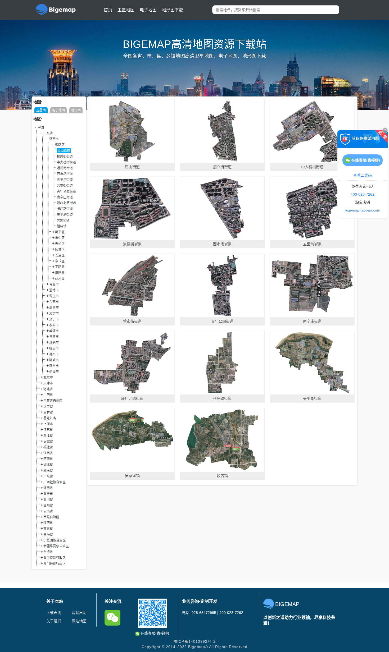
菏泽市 (54, 372)
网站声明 (79, 612)
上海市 (48, 424)
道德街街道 (65, 168)
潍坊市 (54, 313)
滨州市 (54, 366)
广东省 (48, 476)
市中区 (60, 238)
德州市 (54, 354)
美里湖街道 (65, 215)
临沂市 (54, 348)
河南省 (48, 459)
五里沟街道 (65, 180)
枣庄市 (54, 296)
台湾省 (48, 552)
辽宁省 (48, 406)
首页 (108, 10)
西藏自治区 (51, 517)
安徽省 (48, 441)
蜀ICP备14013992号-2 (194, 641)
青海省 (48, 534)
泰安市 (54, 325)
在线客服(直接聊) (154, 633)
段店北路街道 (66, 203)
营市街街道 (65, 185)
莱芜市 (54, 343)
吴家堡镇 (63, 220)
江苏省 (48, 430)
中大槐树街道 (66, 162)
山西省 (48, 395)
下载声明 (53, 612)
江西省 (48, 453)
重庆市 (48, 494)
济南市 (54, 139)
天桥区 (60, 244)
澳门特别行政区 (54, 564)
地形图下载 (172, 10)
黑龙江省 (49, 418)
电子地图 (148, 10)
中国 (41, 127)
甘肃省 (48, 529)
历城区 (60, 249)
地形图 (76, 110)
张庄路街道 (65, 209)
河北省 (48, 389)
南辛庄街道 (65, 197)
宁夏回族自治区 (54, 540)
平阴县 (60, 267)
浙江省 (48, 436)
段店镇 (61, 226)
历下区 (60, 232)
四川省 (48, 500)
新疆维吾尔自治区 (56, 546)
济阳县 (60, 273)
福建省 (48, 447)
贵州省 (48, 505)
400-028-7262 (362, 194)
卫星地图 (125, 10)
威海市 (54, 331)
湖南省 (48, 470)
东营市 (54, 302)
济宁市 (54, 319)
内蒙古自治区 (52, 401)
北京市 (48, 377)
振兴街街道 (65, 156)
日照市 (54, 337)
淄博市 (54, 290)
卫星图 (41, 110)
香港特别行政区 (54, 558)
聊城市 (54, 360)
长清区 (60, 255)
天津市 (48, 383)
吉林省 (48, 412)
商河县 (60, 279)
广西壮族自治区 (54, 482)
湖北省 (48, 465)
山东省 (48, 133)
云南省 (48, 511)
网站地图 (79, 621)
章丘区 (60, 261)
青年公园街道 (66, 191)
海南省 (48, 488)
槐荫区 (60, 145)
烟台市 (54, 308)
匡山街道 (63, 151)
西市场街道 (65, 174)
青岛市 (54, 284)
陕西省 (48, 523)
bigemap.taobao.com (362, 210)
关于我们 (53, 621)
